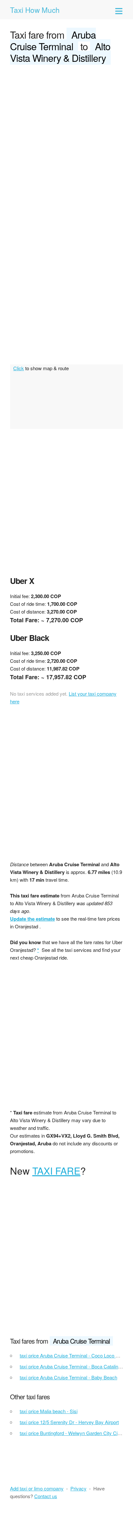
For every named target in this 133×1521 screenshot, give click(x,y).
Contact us (45, 1496)
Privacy (78, 1488)
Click (18, 368)
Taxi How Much (35, 10)
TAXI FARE (56, 1171)
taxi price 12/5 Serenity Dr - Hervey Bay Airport (69, 1422)
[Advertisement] (66, 139)
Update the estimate (32, 918)
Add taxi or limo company (37, 1488)
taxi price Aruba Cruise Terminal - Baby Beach (68, 1377)
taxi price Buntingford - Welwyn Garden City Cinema (74, 1433)
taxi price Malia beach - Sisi (48, 1411)
